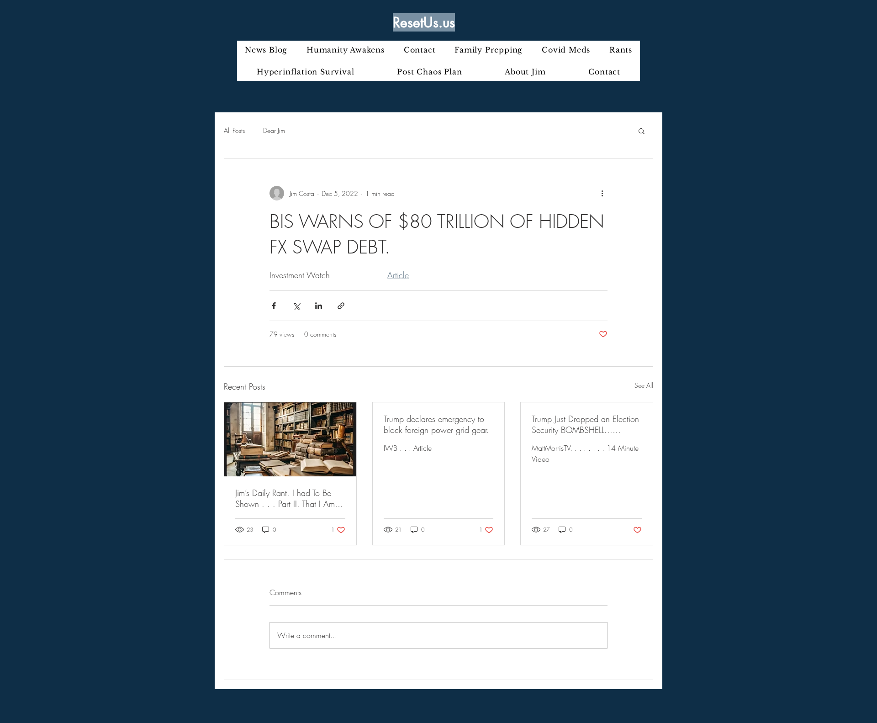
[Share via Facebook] (273, 305)
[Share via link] (341, 305)
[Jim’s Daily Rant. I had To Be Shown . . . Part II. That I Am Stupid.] (290, 439)
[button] (641, 130)
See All (643, 385)
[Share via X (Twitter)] (296, 305)
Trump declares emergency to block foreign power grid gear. (436, 424)
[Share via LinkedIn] (318, 305)
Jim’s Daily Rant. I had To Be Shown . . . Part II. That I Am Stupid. (285, 498)
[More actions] (602, 193)
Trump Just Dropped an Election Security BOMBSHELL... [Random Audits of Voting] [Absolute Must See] (585, 424)
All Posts (234, 130)
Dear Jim (274, 130)
